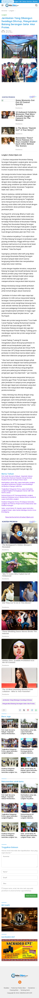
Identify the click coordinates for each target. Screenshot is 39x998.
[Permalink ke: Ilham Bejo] (3, 31)
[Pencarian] (36, 5)
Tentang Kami (25, 990)
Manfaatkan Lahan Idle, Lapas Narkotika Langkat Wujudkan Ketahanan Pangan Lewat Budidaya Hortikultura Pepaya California (18, 484)
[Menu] (3, 5)
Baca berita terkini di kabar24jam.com (19, 517)
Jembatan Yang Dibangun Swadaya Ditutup (17, 700)
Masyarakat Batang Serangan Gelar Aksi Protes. (18, 703)
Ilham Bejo (8, 31)
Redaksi (6, 988)
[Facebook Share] (20, 710)
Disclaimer (31, 988)
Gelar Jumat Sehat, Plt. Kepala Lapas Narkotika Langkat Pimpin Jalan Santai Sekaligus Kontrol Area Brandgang (19, 510)
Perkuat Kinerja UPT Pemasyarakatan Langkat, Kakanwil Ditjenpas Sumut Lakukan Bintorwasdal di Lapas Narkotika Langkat (19, 497)
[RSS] (19, 982)
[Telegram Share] (32, 710)
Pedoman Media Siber (18, 988)
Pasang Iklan (14, 990)
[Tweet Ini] (24, 710)
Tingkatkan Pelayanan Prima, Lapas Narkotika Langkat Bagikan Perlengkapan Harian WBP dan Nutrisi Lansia (18, 491)
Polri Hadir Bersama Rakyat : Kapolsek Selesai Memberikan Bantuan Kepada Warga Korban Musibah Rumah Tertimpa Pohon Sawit (17, 478)
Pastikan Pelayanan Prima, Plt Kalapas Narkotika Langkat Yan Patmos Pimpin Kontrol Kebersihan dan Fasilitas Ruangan (19, 503)
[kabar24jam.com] (12, 5)
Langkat (4, 15)
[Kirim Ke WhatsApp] (36, 710)
